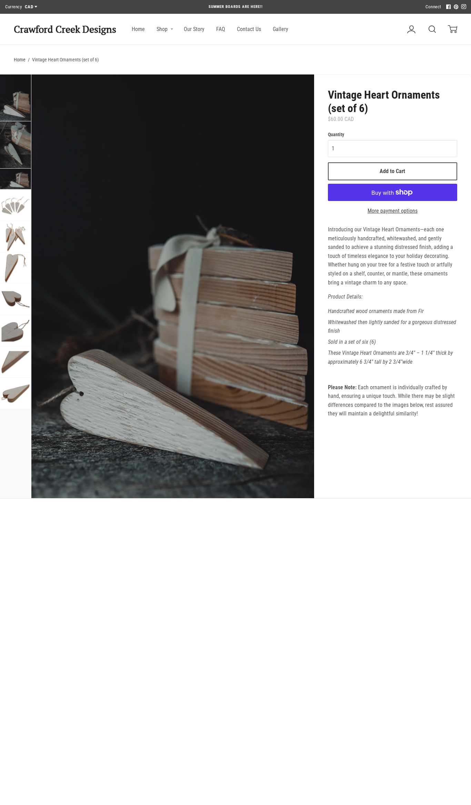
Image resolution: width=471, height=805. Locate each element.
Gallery (280, 29)
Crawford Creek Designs (65, 29)
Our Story (194, 29)
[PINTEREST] (455, 7)
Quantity (336, 134)
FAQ (220, 29)
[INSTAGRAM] (463, 7)
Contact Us (249, 29)
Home (138, 29)
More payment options (393, 211)
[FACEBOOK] (447, 7)
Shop (163, 29)
